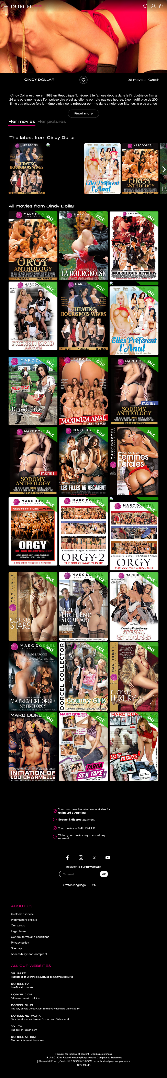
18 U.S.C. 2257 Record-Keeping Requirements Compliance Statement (83, 1057)
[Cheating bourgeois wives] (27, 168)
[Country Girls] (83, 676)
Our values (18, 925)
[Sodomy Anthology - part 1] (33, 461)
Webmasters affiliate (24, 919)
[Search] (145, 6)
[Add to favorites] (83, 80)
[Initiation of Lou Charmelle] (33, 746)
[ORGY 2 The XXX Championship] (83, 531)
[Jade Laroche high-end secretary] (83, 606)
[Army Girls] (83, 461)
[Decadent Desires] (83, 245)
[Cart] (161, 6)
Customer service (22, 914)
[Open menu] (5, 4)
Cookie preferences (101, 1053)
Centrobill (64, 1061)
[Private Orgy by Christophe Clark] (134, 498)
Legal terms (18, 931)
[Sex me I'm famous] (134, 746)
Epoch (54, 1061)
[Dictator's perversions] (33, 531)
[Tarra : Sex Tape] (83, 746)
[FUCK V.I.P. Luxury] (134, 676)
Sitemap (16, 948)
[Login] (153, 6)
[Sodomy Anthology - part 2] (134, 391)
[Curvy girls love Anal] (102, 168)
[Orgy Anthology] (140, 168)
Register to (83, 866)
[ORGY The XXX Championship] (134, 536)
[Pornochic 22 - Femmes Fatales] (134, 461)
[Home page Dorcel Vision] (26, 6)
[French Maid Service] (33, 316)
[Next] (164, 169)
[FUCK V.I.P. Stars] (33, 606)
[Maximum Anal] (83, 391)
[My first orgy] (33, 676)
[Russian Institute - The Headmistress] (33, 391)
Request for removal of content (72, 1053)
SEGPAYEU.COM (82, 1061)
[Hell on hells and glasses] (64, 144)
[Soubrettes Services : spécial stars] (134, 606)
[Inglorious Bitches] (134, 245)
